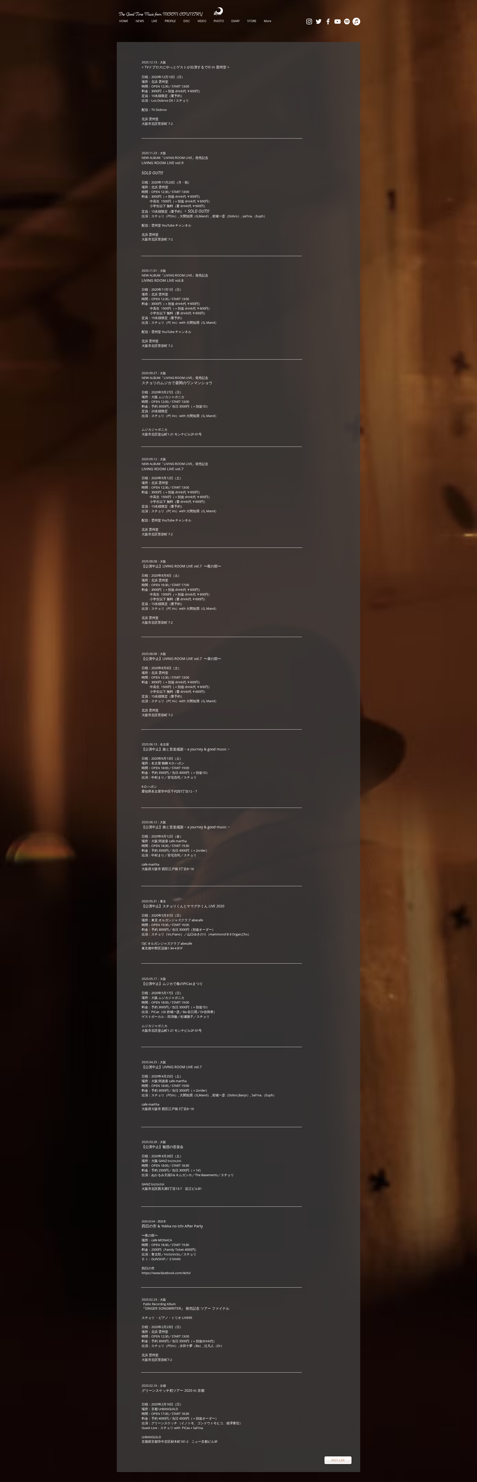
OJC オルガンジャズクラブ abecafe (167, 943)
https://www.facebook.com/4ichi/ (166, 1273)
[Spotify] (347, 21)
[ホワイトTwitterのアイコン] (318, 21)
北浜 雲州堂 (150, 119)
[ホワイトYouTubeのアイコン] (337, 21)
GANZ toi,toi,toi (153, 1184)
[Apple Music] (356, 21)
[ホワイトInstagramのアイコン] (309, 21)
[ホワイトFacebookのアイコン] (328, 21)
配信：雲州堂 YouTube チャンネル (166, 225)
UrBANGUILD (151, 1437)
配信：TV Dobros (154, 109)
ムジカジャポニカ (154, 429)
